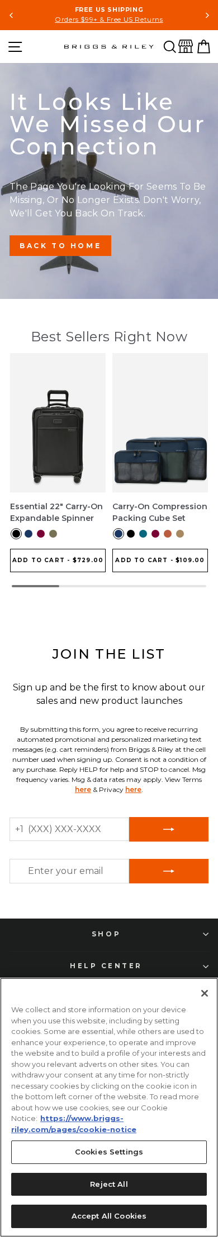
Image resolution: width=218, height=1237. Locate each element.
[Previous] (11, 15)
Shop (106, 934)
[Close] (204, 993)
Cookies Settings (109, 1151)
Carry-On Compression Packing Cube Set (159, 512)
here (83, 789)
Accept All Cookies (109, 1215)
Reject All (108, 1184)
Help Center (106, 966)
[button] (169, 46)
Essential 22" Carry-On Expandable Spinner (56, 512)
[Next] (206, 15)
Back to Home (60, 245)
